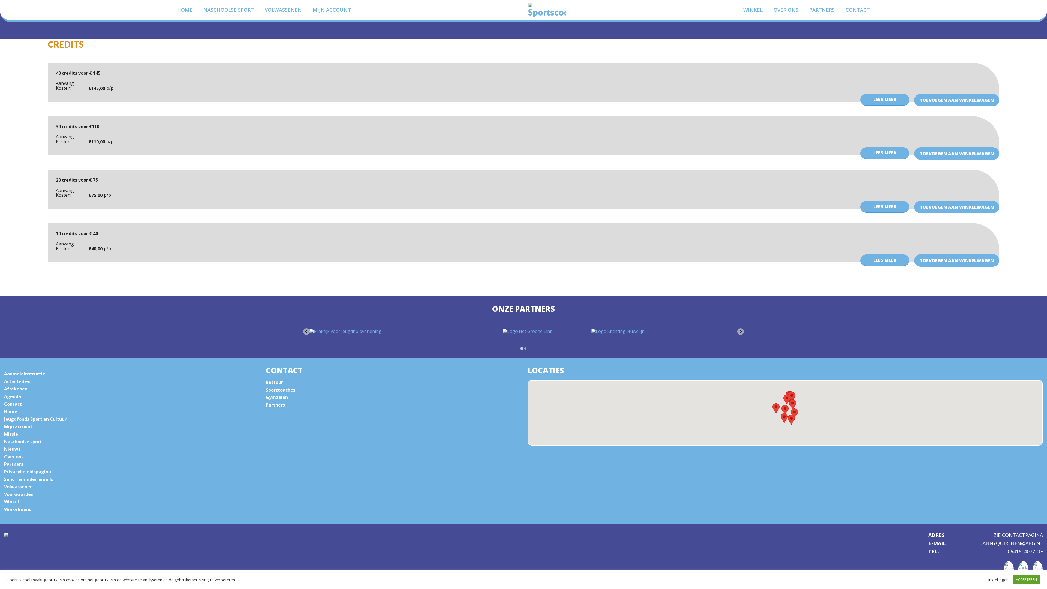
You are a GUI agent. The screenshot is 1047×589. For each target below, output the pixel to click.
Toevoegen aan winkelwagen (957, 100)
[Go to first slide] (740, 331)
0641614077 (1022, 551)
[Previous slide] (306, 331)
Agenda (12, 396)
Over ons (786, 10)
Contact (858, 10)
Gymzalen (277, 397)
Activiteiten (17, 381)
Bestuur (274, 382)
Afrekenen (16, 389)
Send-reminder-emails (28, 479)
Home (184, 10)
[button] (791, 420)
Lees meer (884, 99)
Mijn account (332, 10)
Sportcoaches (280, 390)
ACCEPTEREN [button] (1026, 579)
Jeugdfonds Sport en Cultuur (35, 419)
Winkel (753, 10)
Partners (822, 10)
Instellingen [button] (998, 579)
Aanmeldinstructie (24, 374)
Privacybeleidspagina (27, 472)
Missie (11, 434)
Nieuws (12, 449)
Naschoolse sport (228, 10)
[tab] (522, 348)
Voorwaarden (19, 494)
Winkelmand (18, 509)
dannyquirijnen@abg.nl (1011, 543)
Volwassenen (283, 10)
